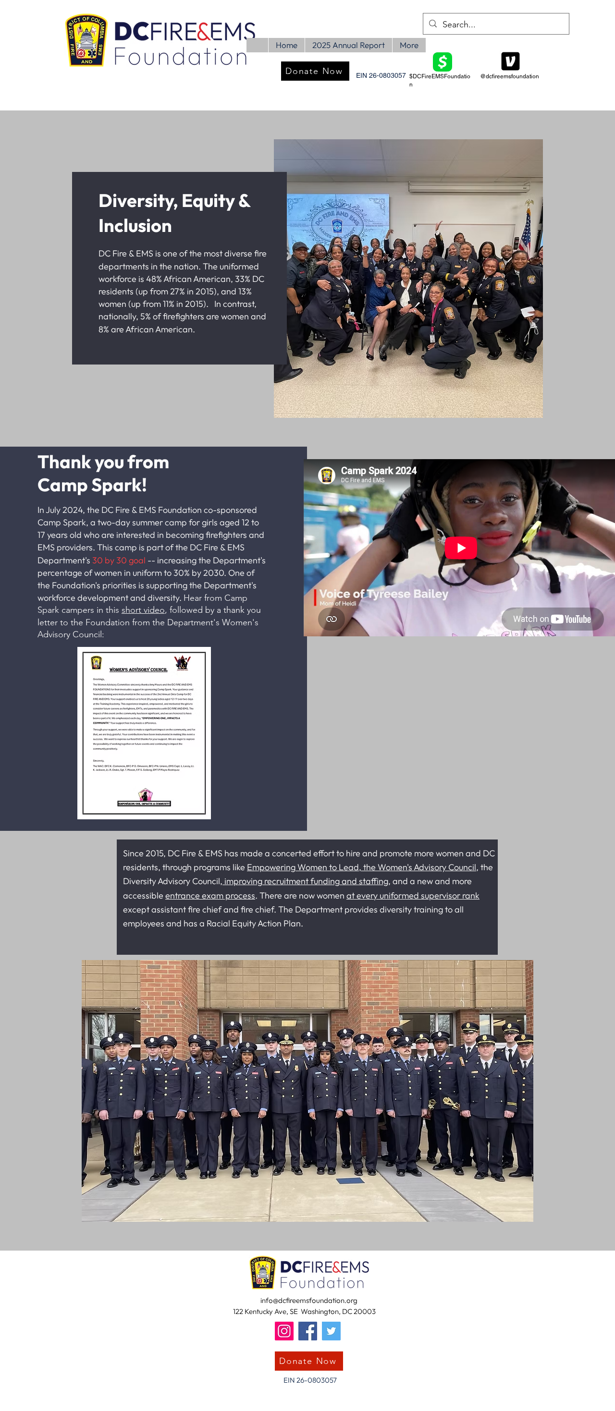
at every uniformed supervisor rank (413, 895)
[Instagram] (284, 1331)
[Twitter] (331, 1331)
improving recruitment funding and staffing (305, 881)
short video (143, 610)
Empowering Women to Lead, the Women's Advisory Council (361, 867)
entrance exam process (210, 895)
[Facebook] (307, 1331)
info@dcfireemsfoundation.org (308, 1300)
